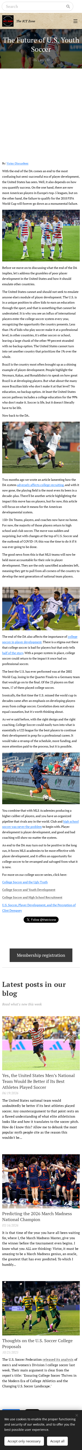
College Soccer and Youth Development (28, 890)
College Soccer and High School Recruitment (32, 897)
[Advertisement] (41, 112)
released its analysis (58, 1359)
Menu (75, 21)
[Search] (68, 6)
